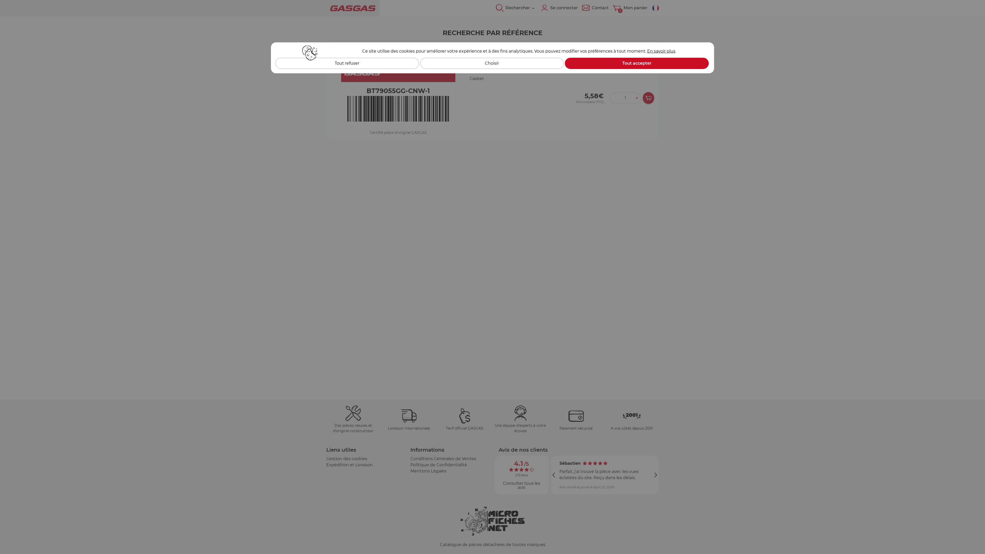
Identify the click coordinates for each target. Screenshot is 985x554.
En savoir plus (661, 51)
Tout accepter (637, 63)
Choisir (492, 63)
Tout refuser (347, 63)
